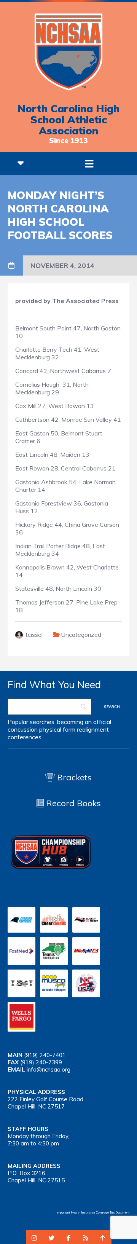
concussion (23, 729)
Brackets (73, 777)
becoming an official (84, 722)
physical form (57, 729)
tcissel (34, 634)
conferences (24, 737)
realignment (93, 729)
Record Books (72, 803)
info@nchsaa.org (48, 1069)
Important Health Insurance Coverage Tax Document (92, 1212)
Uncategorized (81, 634)
